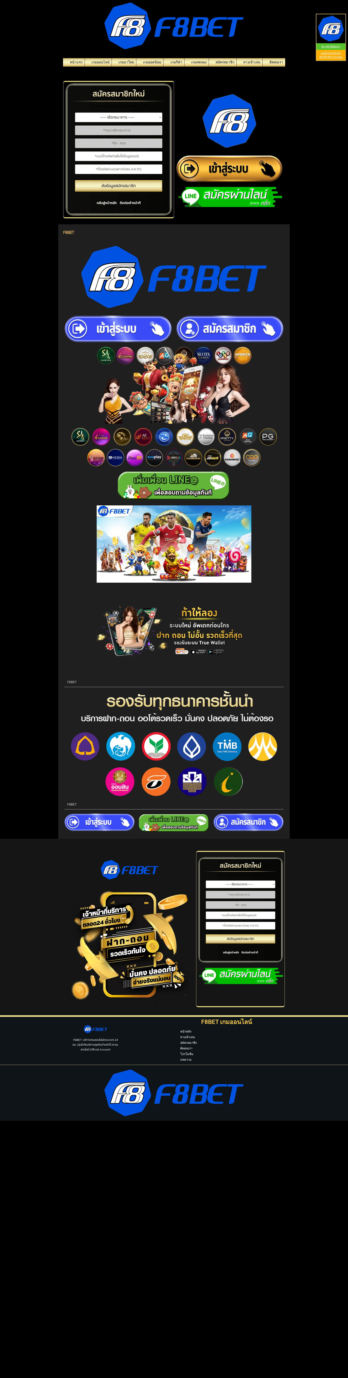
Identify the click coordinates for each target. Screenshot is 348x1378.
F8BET (72, 682)
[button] (174, 682)
